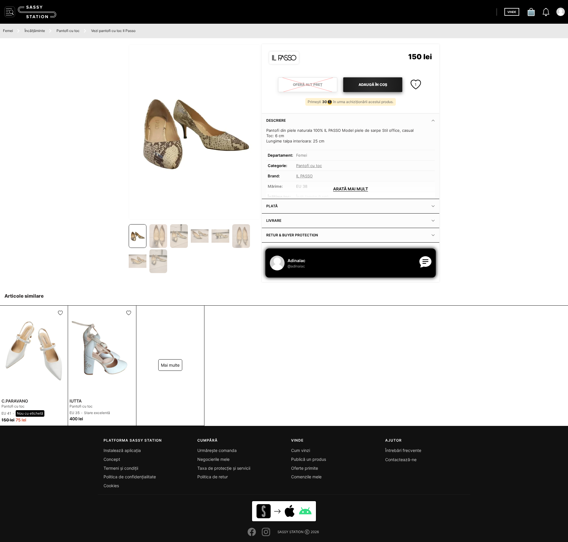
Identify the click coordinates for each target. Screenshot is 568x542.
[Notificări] (545, 11)
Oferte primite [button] (304, 468)
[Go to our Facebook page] (252, 532)
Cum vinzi (300, 450)
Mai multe (170, 365)
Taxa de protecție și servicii (223, 468)
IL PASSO (304, 176)
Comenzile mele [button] (306, 476)
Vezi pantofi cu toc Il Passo (113, 30)
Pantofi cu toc (68, 30)
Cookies (111, 485)
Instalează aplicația (122, 450)
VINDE (511, 12)
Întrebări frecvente (403, 450)
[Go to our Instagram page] (266, 532)
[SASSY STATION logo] (37, 11)
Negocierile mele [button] (213, 459)
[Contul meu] (560, 11)
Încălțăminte (35, 30)
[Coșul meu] (531, 11)
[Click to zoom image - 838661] (194, 132)
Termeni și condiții (121, 468)
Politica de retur (212, 476)
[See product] (34, 351)
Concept (112, 459)
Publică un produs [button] (308, 459)
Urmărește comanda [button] (217, 450)
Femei (8, 30)
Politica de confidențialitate (130, 476)
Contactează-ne (401, 459)
